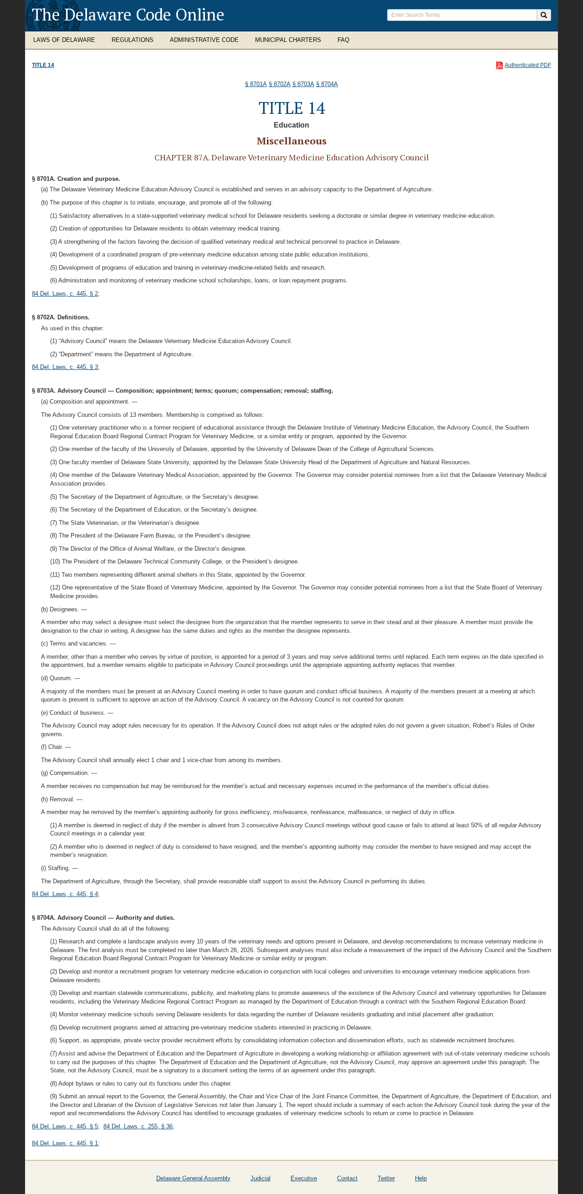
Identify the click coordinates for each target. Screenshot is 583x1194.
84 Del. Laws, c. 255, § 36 (138, 1126)
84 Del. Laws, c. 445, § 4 (65, 894)
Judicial (261, 1178)
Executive (304, 1178)
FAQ (343, 39)
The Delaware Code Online (128, 14)
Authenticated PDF (528, 65)
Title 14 (43, 65)
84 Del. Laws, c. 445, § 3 (65, 367)
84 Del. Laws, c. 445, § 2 (65, 293)
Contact (347, 1178)
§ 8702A (280, 84)
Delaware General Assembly (193, 1178)
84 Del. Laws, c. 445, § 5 (65, 1126)
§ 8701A (256, 84)
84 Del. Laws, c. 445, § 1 (65, 1143)
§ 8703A (303, 84)
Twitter (386, 1178)
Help (421, 1178)
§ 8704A (327, 84)
